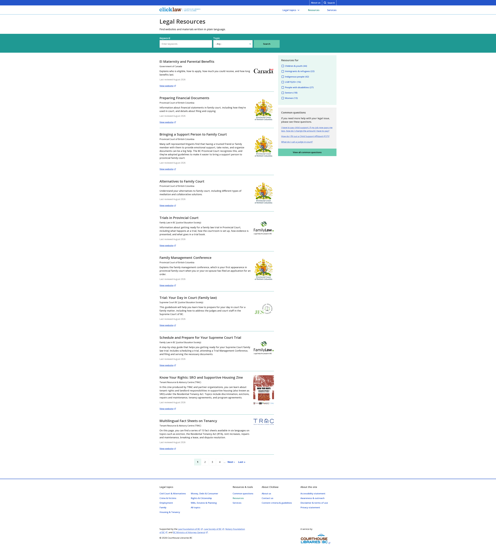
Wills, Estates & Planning (204, 502)
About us (315, 2)
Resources (313, 10)
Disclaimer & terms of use (314, 502)
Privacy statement (310, 507)
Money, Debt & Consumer (204, 493)
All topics (195, 507)
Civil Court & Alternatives (173, 493)
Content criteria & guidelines (277, 502)
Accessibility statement (312, 493)
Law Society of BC (213, 529)
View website (166, 85)
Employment (166, 502)
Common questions (243, 493)
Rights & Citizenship (201, 498)
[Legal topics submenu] (298, 10)
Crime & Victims (168, 498)
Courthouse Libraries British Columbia (192, 10)
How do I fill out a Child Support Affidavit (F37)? (305, 136)
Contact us (267, 498)
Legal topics (289, 10)
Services (331, 10)
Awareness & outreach (312, 498)
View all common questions (307, 152)
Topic (216, 38)
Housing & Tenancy (170, 512)
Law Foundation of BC (189, 529)
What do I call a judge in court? (297, 141)
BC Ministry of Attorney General (189, 532)
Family (163, 507)
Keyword (165, 38)
